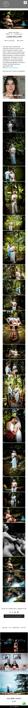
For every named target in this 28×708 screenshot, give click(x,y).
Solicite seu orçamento (14, 616)
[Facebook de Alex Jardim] (12, 701)
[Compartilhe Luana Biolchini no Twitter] (15, 612)
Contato (18, 698)
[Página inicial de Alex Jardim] (6, 4)
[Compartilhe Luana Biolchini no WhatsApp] (12, 612)
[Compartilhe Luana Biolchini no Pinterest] (17, 612)
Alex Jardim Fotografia (12, 67)
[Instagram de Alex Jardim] (15, 701)
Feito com (14, 706)
